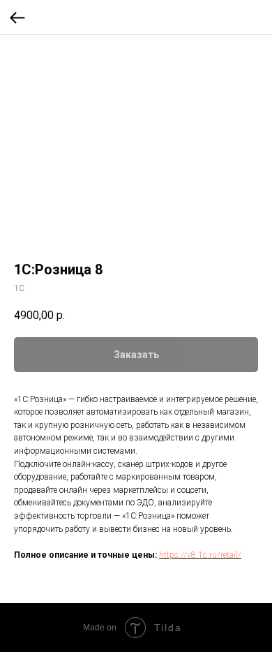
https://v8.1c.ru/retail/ (200, 555)
